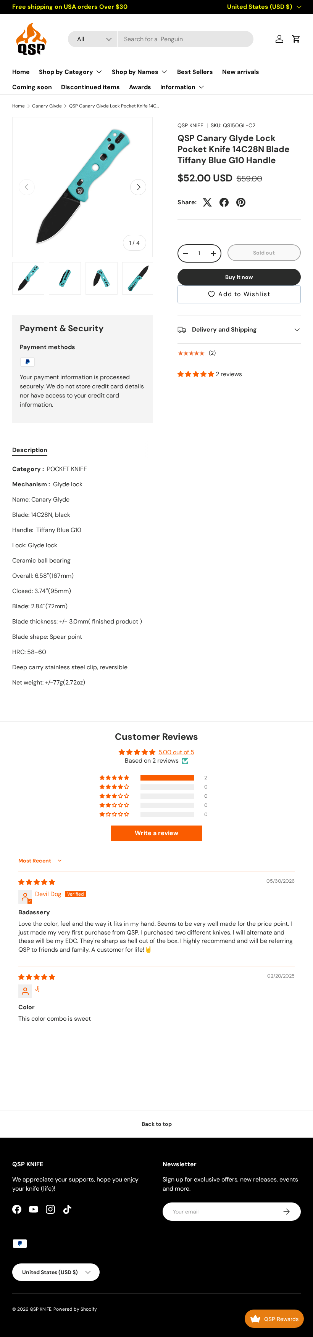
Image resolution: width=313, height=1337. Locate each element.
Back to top (157, 1124)
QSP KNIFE (190, 125)
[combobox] (160, 39)
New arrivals (240, 72)
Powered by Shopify (75, 1309)
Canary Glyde (47, 106)
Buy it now (239, 277)
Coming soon (32, 87)
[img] (36, 882)
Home (21, 72)
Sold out (264, 252)
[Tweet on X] (207, 202)
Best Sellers (195, 72)
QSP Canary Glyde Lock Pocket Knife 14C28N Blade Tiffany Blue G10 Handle (115, 106)
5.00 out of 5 (176, 752)
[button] (296, 38)
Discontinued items (90, 87)
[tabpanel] (82, 576)
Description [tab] (29, 450)
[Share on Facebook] (224, 202)
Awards (140, 87)
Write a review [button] (156, 833)
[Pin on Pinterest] (240, 202)
